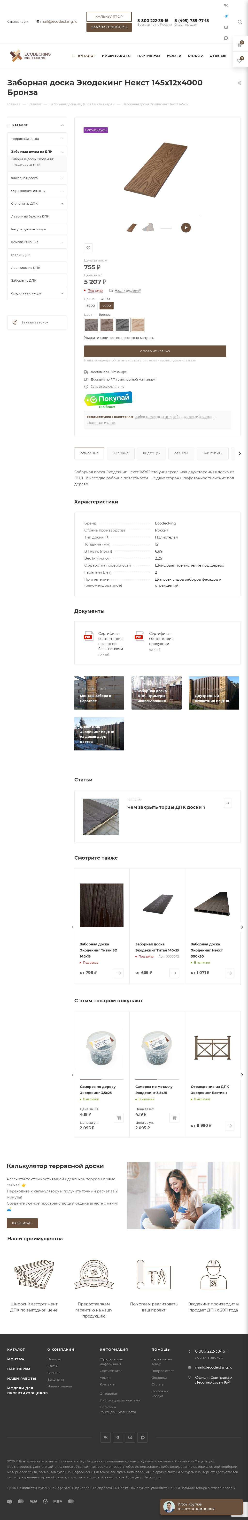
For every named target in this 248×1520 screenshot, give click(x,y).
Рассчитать (22, 1223)
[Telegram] (226, 16)
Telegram (118, 1437)
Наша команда (59, 1386)
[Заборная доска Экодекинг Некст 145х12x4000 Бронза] (157, 170)
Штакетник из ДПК (101, 423)
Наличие (121, 453)
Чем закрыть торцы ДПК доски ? (166, 807)
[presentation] (73, 927)
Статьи (52, 1366)
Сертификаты (111, 1371)
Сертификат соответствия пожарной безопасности (110, 641)
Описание (89, 453)
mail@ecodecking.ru (59, 21)
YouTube (130, 1437)
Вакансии (55, 1379)
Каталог (16, 1349)
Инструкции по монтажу (120, 1400)
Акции (105, 1377)
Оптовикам (109, 1393)
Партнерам (19, 1369)
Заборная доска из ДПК (153, 417)
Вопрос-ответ (163, 1371)
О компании (60, 1349)
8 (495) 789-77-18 (191, 22)
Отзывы (181, 453)
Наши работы (21, 1378)
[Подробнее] (227, 803)
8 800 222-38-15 (154, 22)
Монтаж (16, 1359)
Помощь (161, 1349)
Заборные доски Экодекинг (194, 417)
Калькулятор (109, 16)
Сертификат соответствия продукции (161, 638)
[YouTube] (226, 27)
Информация (114, 1349)
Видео (151, 453)
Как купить (213, 453)
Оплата (158, 1384)
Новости (54, 1359)
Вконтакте (105, 1437)
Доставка (159, 1377)
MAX (226, 37)
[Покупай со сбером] (108, 400)
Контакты (107, 1384)
